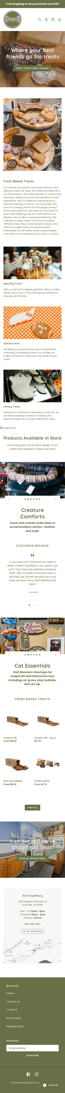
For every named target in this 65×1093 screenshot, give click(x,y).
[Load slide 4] (34, 499)
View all (32, 811)
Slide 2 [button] (32, 602)
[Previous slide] (9, 499)
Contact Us (13, 1005)
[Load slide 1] (25, 499)
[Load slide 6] (39, 499)
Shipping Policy (15, 1030)
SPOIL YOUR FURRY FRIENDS (32, 68)
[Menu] (59, 19)
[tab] (29, 602)
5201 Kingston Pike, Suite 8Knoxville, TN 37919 (32, 907)
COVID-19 (11, 1013)
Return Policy (13, 1022)
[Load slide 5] (37, 499)
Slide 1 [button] (29, 602)
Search (10, 997)
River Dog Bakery (27, 1086)
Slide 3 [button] (35, 602)
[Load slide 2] (28, 499)
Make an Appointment (32, 862)
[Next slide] (55, 499)
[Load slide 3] (31, 499)
